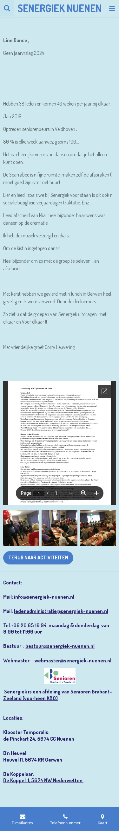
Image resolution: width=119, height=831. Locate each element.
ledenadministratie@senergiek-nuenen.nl (61, 611)
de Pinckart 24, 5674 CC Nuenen (38, 738)
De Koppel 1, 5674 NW (28, 780)
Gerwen (53, 759)
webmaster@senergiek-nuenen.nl (73, 660)
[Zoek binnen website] (7, 8)
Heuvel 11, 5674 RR (24, 759)
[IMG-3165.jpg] (98, 528)
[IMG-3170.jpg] (21, 528)
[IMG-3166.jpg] (59, 528)
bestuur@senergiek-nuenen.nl (60, 645)
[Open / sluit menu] (112, 8)
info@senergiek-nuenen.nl (43, 596)
